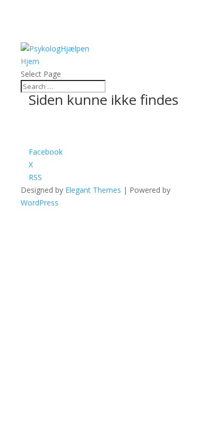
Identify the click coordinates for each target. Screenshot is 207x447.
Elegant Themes (93, 190)
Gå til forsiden (47, 136)
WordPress (39, 203)
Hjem (30, 61)
